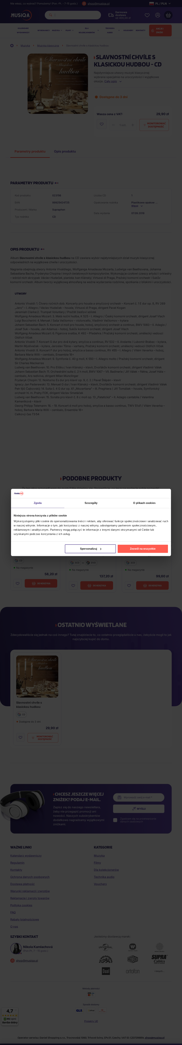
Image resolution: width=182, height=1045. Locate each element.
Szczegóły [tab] (91, 503)
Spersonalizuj (88, 548)
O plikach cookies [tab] (144, 503)
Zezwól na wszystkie (143, 548)
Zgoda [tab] (38, 503)
